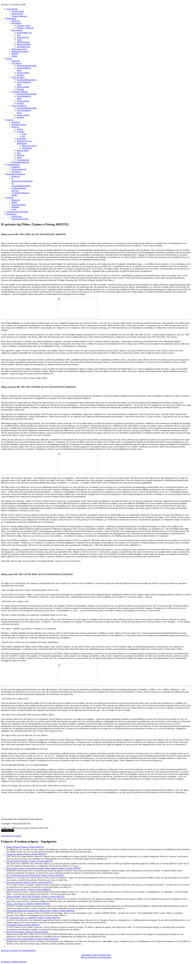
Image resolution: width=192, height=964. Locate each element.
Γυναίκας (13, 164)
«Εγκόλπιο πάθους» (19, 91)
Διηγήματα (15, 172)
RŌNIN (14, 54)
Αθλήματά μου (23, 42)
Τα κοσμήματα (21, 184)
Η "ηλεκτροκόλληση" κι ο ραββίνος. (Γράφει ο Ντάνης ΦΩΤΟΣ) (33, 918)
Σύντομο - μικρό (23, 25)
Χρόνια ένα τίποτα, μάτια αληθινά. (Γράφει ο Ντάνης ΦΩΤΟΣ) (32, 939)
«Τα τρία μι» (16, 63)
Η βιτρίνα (22, 180)
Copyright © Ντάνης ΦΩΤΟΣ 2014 (96, 955)
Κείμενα (9, 120)
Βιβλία (9, 58)
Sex (23, 136)
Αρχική (12, 9)
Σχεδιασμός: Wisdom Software (14, 962)
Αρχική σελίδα (17, 11)
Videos (14, 56)
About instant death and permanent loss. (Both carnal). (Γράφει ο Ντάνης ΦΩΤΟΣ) (40, 911)
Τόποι (19, 157)
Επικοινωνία (11, 214)
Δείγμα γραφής (23, 73)
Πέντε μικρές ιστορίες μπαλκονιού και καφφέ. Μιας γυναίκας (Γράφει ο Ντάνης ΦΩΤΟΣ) (43, 868)
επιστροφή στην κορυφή (11, 836)
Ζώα (19, 35)
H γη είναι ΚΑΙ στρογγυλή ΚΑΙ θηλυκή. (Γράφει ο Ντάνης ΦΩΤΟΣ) (35, 875)
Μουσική (15, 207)
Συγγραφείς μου (23, 47)
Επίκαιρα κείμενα (18, 124)
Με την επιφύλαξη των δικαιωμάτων (96, 957)
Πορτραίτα (20, 162)
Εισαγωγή (15, 21)
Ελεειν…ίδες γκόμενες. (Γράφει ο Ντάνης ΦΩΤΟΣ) (28, 903)
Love (24, 134)
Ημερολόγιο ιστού (19, 49)
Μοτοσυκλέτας (15, 174)
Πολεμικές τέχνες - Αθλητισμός (25, 142)
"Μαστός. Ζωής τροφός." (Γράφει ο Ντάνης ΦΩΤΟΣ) (28, 889)
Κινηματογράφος (18, 205)
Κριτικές (20, 75)
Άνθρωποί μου (23, 37)
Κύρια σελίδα (17, 14)
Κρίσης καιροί (23, 150)
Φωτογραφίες (17, 30)
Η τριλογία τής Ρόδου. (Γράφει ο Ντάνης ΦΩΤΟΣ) (27, 932)
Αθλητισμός (27, 148)
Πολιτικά (20, 155)
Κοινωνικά (21, 139)
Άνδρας (20, 129)
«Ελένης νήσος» (18, 77)
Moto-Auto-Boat (24, 44)
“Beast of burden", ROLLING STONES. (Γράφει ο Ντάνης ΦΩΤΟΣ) (35, 896)
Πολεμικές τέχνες (29, 146)
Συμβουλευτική (17, 212)
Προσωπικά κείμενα (19, 51)
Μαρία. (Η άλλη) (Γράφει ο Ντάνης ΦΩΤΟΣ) (25, 847)
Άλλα (13, 209)
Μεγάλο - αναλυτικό (25, 28)
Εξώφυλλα (27, 65)
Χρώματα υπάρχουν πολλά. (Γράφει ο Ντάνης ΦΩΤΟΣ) (29, 882)
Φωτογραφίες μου (24, 32)
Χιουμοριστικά (23, 160)
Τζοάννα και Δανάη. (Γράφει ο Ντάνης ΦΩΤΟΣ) (26, 854)
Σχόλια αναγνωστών (19, 219)
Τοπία (19, 40)
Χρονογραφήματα (18, 169)
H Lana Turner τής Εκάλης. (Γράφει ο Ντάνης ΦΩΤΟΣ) (29, 861)
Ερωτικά (20, 131)
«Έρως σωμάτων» (19, 106)
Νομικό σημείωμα (19, 16)
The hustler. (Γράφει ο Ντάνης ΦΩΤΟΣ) (23, 925)
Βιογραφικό (11, 18)
